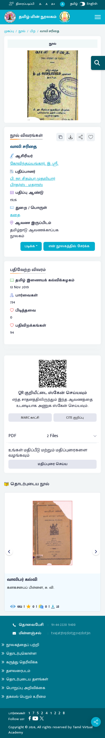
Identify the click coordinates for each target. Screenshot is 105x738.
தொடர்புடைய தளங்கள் (27, 679)
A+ (53, 4)
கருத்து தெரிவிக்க (22, 662)
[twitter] (42, 718)
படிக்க (30, 246)
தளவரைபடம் (18, 671)
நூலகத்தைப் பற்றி (22, 645)
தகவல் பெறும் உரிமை (26, 696)
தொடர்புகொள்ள (21, 653)
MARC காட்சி (30, 417)
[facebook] (30, 718)
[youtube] (36, 718)
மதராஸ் (35, 184)
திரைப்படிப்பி (24, 3)
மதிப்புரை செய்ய (52, 464)
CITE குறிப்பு (75, 417)
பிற (33, 31)
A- (40, 4)
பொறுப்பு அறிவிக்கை (25, 688)
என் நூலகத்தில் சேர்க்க (69, 246)
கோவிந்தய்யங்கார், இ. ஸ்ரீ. (34, 163)
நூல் (21, 31)
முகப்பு (9, 31)
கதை (15, 215)
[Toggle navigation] (98, 17)
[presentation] (9, 552)
